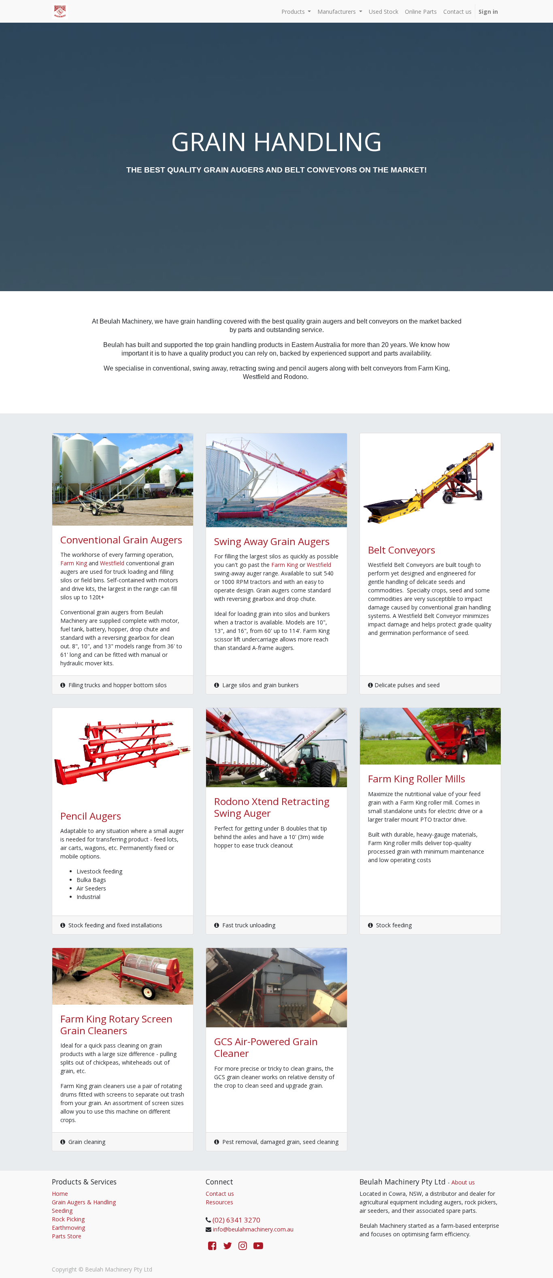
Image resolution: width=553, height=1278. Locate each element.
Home (60, 1193)
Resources (219, 1202)
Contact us (220, 1193)
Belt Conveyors (401, 549)
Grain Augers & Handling (84, 1202)
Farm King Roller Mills (416, 778)
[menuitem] (384, 11)
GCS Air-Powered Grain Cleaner (266, 1047)
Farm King (73, 563)
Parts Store (66, 1236)
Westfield (113, 563)
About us (463, 1182)
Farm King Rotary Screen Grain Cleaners (116, 1024)
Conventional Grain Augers (121, 539)
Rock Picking (68, 1219)
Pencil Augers (90, 815)
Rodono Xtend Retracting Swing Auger (272, 807)
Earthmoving (68, 1227)
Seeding (62, 1210)
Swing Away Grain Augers (272, 541)
